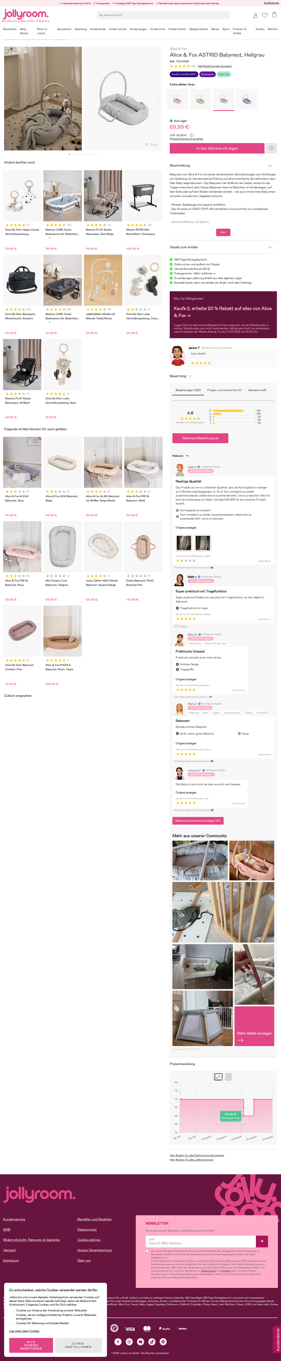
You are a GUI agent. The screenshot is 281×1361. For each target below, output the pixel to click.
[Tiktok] (152, 1341)
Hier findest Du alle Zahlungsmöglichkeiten (197, 1155)
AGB (6, 1229)
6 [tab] (90, 155)
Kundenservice (271, 2)
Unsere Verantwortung (94, 1250)
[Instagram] (129, 1341)
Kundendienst (277, 1340)
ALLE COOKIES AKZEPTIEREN (31, 1345)
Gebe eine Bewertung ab (200, 438)
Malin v (192, 577)
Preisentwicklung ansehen (186, 139)
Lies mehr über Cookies (24, 1331)
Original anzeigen (186, 527)
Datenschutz (87, 1229)
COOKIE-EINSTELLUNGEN (78, 1345)
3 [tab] (78, 155)
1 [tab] (69, 155)
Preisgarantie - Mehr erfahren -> (195, 273)
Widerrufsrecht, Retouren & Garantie (31, 1240)
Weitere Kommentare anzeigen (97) (198, 821)
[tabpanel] (43, 98)
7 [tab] (94, 155)
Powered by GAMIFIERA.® (186, 1049)
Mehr (223, 232)
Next (158, 98)
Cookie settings (89, 1240)
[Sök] (225, 15)
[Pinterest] (163, 1341)
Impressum (11, 1260)
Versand (9, 1250)
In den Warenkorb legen (217, 148)
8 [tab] (98, 155)
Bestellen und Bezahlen (94, 1219)
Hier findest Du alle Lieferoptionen (191, 1160)
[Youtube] (140, 1341)
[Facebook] (118, 1341)
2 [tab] (74, 155)
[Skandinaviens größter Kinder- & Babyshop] (25, 13)
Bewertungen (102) (188, 390)
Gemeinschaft (257, 390)
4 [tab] (82, 155)
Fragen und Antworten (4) (224, 390)
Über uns (84, 1260)
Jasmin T (194, 348)
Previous (8, 98)
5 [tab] (86, 155)
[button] (264, 15)
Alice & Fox (178, 49)
